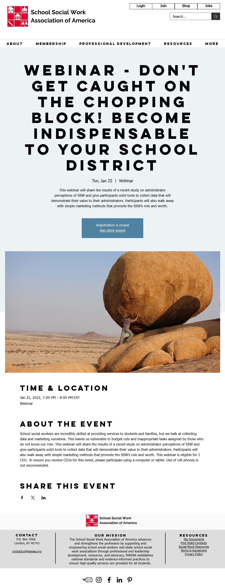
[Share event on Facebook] (22, 497)
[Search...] (215, 16)
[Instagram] (99, 580)
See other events (112, 231)
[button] (14, 43)
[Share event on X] (33, 497)
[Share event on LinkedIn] (44, 497)
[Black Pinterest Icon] (130, 580)
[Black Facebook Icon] (109, 580)
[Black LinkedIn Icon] (119, 580)
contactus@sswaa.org (27, 551)
